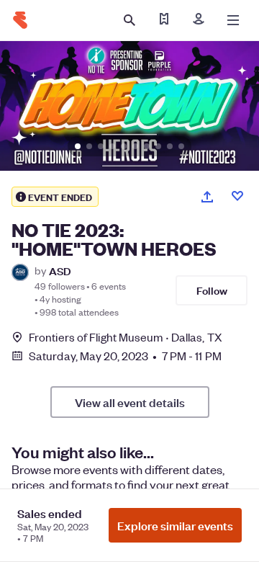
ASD (60, 270)
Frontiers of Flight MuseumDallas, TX (125, 336)
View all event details (130, 402)
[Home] (20, 20)
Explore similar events (175, 525)
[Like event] (237, 196)
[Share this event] (207, 196)
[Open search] (129, 20)
